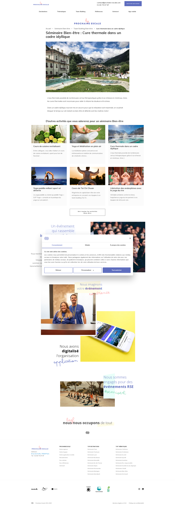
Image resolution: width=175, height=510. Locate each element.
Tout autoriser (117, 270)
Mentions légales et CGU (119, 503)
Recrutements (63, 457)
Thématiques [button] (61, 11)
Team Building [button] (80, 11)
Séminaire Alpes (92, 465)
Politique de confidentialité (136, 503)
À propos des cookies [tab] (118, 245)
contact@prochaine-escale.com (108, 3)
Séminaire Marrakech (94, 474)
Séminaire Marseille (93, 460)
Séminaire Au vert (121, 455)
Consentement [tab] (57, 245)
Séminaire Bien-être (122, 471)
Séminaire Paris (92, 449)
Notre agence (63, 449)
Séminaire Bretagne (93, 471)
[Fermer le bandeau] (130, 238)
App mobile (132, 11)
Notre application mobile (66, 455)
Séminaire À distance (122, 452)
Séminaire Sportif (121, 457)
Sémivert (115, 11)
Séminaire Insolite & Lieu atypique (126, 465)
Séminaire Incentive (121, 460)
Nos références (64, 463)
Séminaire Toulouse (93, 452)
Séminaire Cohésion (122, 449)
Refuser (58, 270)
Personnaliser (86, 270)
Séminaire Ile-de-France (95, 463)
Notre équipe (63, 452)
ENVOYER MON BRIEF (133, 3)
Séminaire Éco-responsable (124, 463)
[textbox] (87, 104)
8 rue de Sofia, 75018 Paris (40, 454)
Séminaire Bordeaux (94, 457)
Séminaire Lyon (92, 455)
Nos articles (63, 460)
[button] (86, 89)
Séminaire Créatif (121, 468)
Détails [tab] (87, 245)
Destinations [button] (43, 11)
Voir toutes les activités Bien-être (87, 212)
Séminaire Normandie (94, 468)
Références (99, 11)
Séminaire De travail (122, 474)
